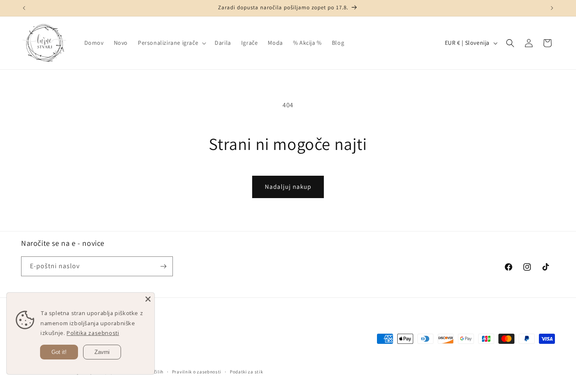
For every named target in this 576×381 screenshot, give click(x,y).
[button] (171, 43)
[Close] (148, 299)
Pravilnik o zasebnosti (196, 372)
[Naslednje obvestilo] (552, 8)
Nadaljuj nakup (288, 186)
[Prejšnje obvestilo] (24, 8)
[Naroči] (163, 266)
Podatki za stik (246, 372)
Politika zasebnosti (93, 333)
